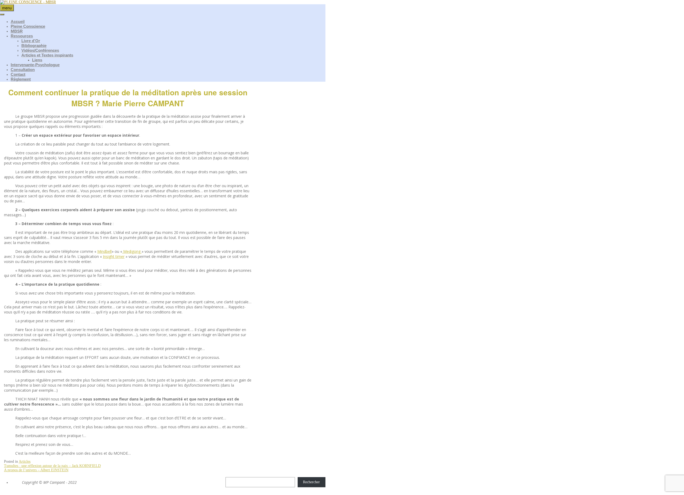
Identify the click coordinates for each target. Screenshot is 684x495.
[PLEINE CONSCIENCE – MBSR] (28, 2)
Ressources (22, 36)
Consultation (23, 69)
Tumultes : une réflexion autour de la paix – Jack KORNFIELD (52, 466)
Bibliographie (33, 45)
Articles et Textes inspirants (47, 55)
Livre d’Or (30, 40)
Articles (24, 461)
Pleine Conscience (28, 26)
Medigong (132, 251)
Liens (37, 60)
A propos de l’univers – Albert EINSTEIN (36, 470)
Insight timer (114, 256)
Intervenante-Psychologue (35, 64)
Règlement (21, 79)
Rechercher (311, 482)
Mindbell (104, 251)
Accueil (18, 21)
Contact (18, 74)
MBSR (17, 31)
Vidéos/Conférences (40, 50)
